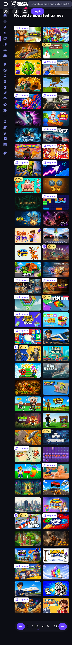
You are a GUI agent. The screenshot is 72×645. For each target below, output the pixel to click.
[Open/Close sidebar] (6, 4)
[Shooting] (5, 116)
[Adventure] (5, 70)
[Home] (5, 16)
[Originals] (5, 44)
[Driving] (5, 99)
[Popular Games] (5, 33)
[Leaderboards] (5, 56)
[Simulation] (5, 122)
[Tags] (5, 153)
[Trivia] (5, 139)
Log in (37, 11)
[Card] (5, 87)
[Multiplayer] (5, 50)
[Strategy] (5, 133)
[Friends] (6, 11)
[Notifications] (24, 11)
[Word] (5, 144)
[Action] (5, 64)
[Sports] (5, 127)
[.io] (5, 104)
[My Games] (15, 11)
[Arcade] (5, 76)
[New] (5, 27)
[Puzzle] (5, 110)
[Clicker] (5, 93)
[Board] (5, 81)
